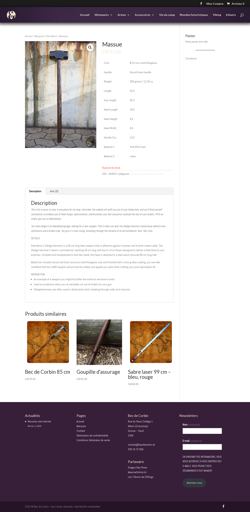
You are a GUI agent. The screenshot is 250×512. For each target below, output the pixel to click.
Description (35, 191)
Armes (122, 14)
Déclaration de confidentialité (92, 435)
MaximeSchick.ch (137, 472)
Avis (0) (54, 191)
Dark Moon (51, 36)
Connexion (191, 58)
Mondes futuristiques (194, 14)
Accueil (84, 14)
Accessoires (142, 14)
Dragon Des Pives (137, 467)
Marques (39, 36)
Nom (191, 424)
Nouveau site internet (39, 421)
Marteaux (149, 174)
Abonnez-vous (194, 482)
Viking (217, 14)
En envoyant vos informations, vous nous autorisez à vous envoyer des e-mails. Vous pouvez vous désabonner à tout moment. (202, 463)
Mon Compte (214, 3)
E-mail (192, 440)
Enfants (231, 14)
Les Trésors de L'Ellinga (140, 477)
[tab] (35, 191)
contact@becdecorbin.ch (141, 444)
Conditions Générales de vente (93, 440)
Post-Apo (159, 174)
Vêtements (101, 14)
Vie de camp (167, 14)
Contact (81, 431)
